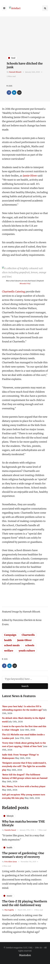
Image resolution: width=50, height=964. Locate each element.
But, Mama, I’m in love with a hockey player (23, 786)
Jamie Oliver (30, 175)
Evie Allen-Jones (10, 862)
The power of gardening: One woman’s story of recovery (23, 855)
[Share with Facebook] (9, 92)
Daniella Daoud (10, 830)
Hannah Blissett (15, 72)
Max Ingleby (9, 910)
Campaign (10, 634)
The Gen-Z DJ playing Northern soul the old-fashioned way (24, 903)
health (8, 640)
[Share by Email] (19, 92)
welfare (8, 650)
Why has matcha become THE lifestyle (23, 823)
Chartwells (28, 634)
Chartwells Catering (13, 291)
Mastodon (25, 955)
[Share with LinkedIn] (14, 92)
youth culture (27, 650)
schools (29, 645)
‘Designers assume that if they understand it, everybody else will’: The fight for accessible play (24, 766)
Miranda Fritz (25, 283)
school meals (12, 645)
